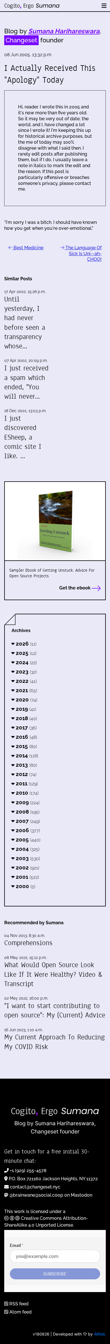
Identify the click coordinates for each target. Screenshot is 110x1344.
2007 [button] (27, 821)
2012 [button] (25, 774)
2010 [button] (26, 793)
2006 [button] (27, 830)
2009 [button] (26, 802)
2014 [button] (26, 755)
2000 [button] (24, 886)
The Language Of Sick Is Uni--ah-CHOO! (83, 253)
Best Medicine (27, 247)
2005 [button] (27, 839)
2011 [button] (26, 783)
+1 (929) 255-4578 (28, 1170)
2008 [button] (26, 811)
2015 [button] (25, 746)
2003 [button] (27, 858)
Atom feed (20, 1312)
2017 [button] (25, 727)
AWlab (99, 1334)
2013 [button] (25, 765)
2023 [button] (25, 671)
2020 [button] (25, 699)
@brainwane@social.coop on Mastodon (50, 1195)
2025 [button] (25, 653)
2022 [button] (25, 681)
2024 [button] (25, 662)
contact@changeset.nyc (35, 1187)
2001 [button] (26, 877)
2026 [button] (25, 644)
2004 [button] (26, 849)
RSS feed (18, 1303)
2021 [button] (25, 690)
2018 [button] (25, 718)
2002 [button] (26, 867)
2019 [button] (25, 709)
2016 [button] (25, 737)
